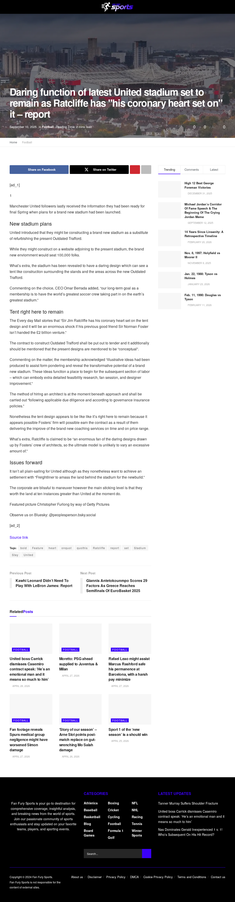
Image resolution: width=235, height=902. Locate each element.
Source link (19, 537)
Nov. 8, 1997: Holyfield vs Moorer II (202, 255)
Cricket (113, 810)
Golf (111, 837)
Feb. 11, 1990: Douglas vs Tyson (203, 297)
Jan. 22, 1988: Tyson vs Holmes (201, 276)
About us (77, 877)
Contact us (218, 877)
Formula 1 (115, 830)
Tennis (137, 823)
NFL (135, 803)
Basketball (92, 816)
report (114, 548)
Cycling (114, 816)
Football (48, 127)
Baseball (90, 810)
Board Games (89, 832)
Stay (15, 555)
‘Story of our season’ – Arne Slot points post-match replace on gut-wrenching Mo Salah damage (78, 740)
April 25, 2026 (120, 741)
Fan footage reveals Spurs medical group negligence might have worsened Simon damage (29, 740)
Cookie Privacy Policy (158, 877)
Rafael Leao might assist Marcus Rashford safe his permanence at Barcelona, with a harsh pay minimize (129, 669)
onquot (67, 548)
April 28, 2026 (21, 686)
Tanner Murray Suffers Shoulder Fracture (188, 803)
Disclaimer (95, 877)
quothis (82, 548)
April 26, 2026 (70, 756)
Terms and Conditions (191, 877)
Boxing (113, 803)
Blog (87, 823)
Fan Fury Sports (42, 877)
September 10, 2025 (23, 127)
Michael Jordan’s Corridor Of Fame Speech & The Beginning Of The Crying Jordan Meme (203, 210)
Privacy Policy (116, 877)
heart (52, 548)
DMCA (134, 877)
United (28, 555)
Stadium (140, 548)
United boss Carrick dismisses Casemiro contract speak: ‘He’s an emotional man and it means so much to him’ (30, 669)
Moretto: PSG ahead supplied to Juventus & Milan (78, 664)
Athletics (91, 803)
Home (13, 142)
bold (23, 548)
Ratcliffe (99, 548)
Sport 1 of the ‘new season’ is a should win (128, 732)
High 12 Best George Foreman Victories (199, 185)
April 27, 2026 (70, 675)
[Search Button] (146, 853)
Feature (37, 548)
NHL (135, 810)
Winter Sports (137, 832)
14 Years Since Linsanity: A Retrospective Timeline (204, 234)
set (126, 548)
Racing (137, 816)
